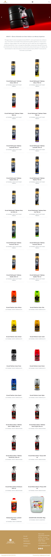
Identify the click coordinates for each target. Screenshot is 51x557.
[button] (32, 2)
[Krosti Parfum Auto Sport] (14, 382)
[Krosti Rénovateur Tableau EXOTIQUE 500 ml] (37, 411)
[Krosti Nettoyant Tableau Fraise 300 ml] (14, 100)
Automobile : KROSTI (11, 84)
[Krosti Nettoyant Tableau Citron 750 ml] (37, 68)
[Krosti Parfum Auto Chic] (37, 294)
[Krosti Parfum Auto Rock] (37, 353)
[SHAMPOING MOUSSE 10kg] (37, 504)
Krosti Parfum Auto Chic (37, 307)
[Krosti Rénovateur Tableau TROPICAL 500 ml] (14, 442)
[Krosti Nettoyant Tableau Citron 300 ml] (14, 68)
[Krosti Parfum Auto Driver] (14, 323)
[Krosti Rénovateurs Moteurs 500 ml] (14, 473)
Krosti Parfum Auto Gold (37, 336)
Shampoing (19, 521)
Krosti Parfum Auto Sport (13, 395)
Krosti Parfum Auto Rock (37, 366)
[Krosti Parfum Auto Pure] (14, 353)
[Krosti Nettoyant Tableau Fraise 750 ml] (37, 100)
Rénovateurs (19, 428)
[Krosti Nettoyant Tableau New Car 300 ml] (14, 197)
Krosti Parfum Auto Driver (14, 336)
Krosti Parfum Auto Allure (13, 307)
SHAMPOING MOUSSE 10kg (37, 517)
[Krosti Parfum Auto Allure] (14, 294)
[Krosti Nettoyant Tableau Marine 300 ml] (14, 165)
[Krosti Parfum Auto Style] (37, 382)
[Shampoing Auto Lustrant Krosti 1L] (14, 504)
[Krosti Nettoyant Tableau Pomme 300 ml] (37, 229)
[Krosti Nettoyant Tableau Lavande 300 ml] (14, 132)
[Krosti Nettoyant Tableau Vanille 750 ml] (37, 262)
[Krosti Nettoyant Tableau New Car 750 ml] (37, 197)
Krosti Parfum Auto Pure (14, 366)
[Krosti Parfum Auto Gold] (37, 323)
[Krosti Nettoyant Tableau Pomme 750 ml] (14, 229)
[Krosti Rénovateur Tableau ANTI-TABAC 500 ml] (14, 411)
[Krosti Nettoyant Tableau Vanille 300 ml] (14, 262)
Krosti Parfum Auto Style (37, 395)
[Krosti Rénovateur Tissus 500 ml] (37, 442)
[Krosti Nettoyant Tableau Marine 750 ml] (37, 165)
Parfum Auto (19, 309)
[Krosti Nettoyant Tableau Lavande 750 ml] (37, 132)
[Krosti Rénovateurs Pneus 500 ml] (37, 473)
